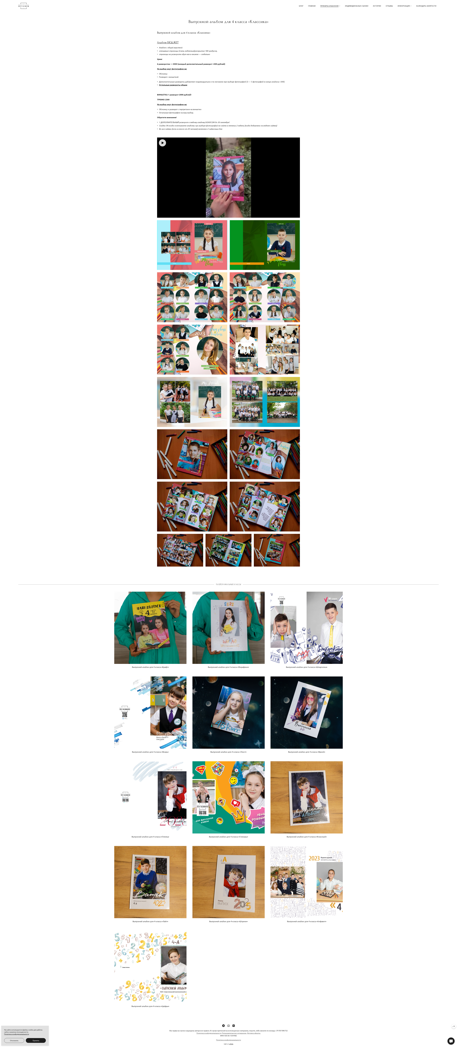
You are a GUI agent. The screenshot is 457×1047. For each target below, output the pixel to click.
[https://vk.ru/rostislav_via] (233, 1025)
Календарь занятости (426, 6)
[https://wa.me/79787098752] (228, 1025)
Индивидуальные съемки (356, 6)
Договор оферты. (254, 1033)
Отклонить (14, 1040)
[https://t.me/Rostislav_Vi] (223, 1025)
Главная (311, 6)
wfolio (231, 1044)
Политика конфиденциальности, (209, 1033)
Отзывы (389, 6)
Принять (36, 1040)
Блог (301, 6)
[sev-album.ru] (23, 6)
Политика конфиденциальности (228, 1040)
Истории (377, 6)
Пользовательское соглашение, (234, 1033)
